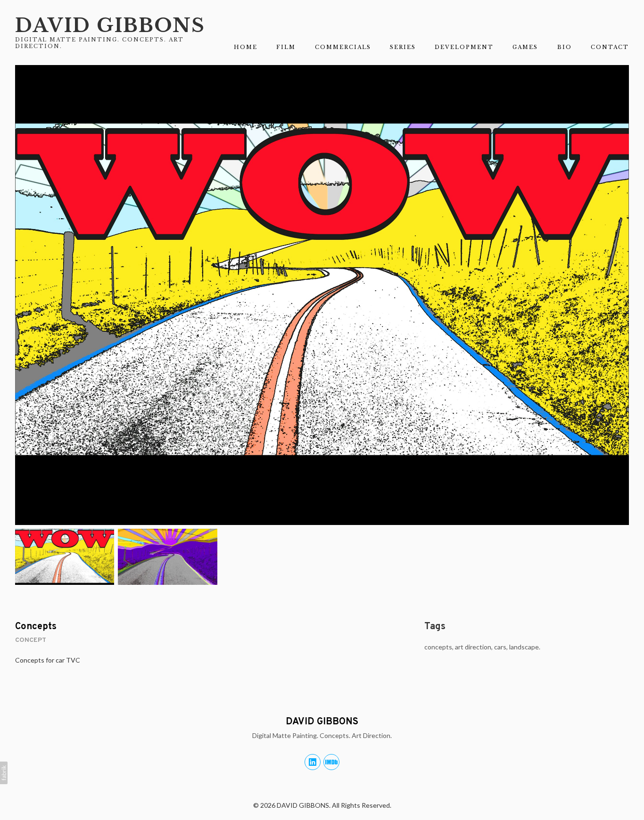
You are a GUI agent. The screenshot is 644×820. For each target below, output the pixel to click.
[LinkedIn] (313, 762)
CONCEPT (30, 640)
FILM (286, 47)
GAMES (525, 47)
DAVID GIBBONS (322, 722)
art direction (473, 647)
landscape (524, 647)
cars (500, 647)
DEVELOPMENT (464, 47)
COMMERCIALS (343, 47)
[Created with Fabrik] (4, 773)
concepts (438, 647)
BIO (564, 47)
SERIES (403, 47)
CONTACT (610, 47)
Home (245, 47)
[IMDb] (331, 762)
